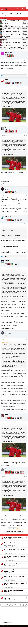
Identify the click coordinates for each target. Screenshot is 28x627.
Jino (6, 468)
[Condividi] (24, 60)
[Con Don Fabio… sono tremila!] (13, 85)
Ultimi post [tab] (3, 18)
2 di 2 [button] (18, 528)
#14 (26, 195)
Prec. (13, 528)
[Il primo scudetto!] (11, 58)
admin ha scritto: (5, 89)
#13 (26, 135)
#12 (26, 87)
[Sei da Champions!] (6, 58)
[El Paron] (8, 58)
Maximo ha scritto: (6, 342)
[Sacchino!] (18, 85)
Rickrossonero (9, 52)
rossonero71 (8, 216)
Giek (6, 127)
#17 (26, 339)
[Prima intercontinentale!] (21, 85)
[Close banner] (27, 8)
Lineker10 (7, 332)
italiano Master (5, 625)
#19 (26, 476)
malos (6, 414)
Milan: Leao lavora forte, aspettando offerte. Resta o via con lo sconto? (14, 577)
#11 (26, 60)
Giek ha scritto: (5, 226)
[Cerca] (25, 9)
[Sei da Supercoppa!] (16, 85)
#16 (26, 268)
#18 (26, 422)
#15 (26, 223)
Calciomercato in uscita (11, 538)
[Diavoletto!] (13, 58)
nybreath (7, 188)
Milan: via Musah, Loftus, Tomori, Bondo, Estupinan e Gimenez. (13, 570)
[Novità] (22, 9)
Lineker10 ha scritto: (6, 270)
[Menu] (2, 9)
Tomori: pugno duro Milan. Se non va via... (13, 537)
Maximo (7, 260)
